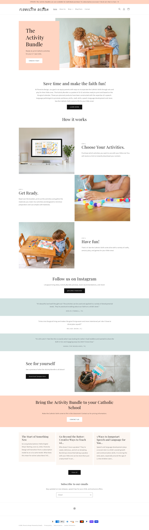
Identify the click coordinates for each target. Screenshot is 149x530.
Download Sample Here (37, 376)
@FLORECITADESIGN (74, 291)
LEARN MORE (74, 107)
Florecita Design (27, 525)
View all (74, 472)
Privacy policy (48, 525)
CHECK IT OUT (34, 61)
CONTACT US (74, 419)
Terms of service (58, 525)
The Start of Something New (35, 438)
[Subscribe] (90, 495)
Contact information (69, 525)
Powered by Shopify (37, 525)
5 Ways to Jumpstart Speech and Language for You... (111, 439)
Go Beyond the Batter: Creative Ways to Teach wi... (72, 439)
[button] (70, 9)
